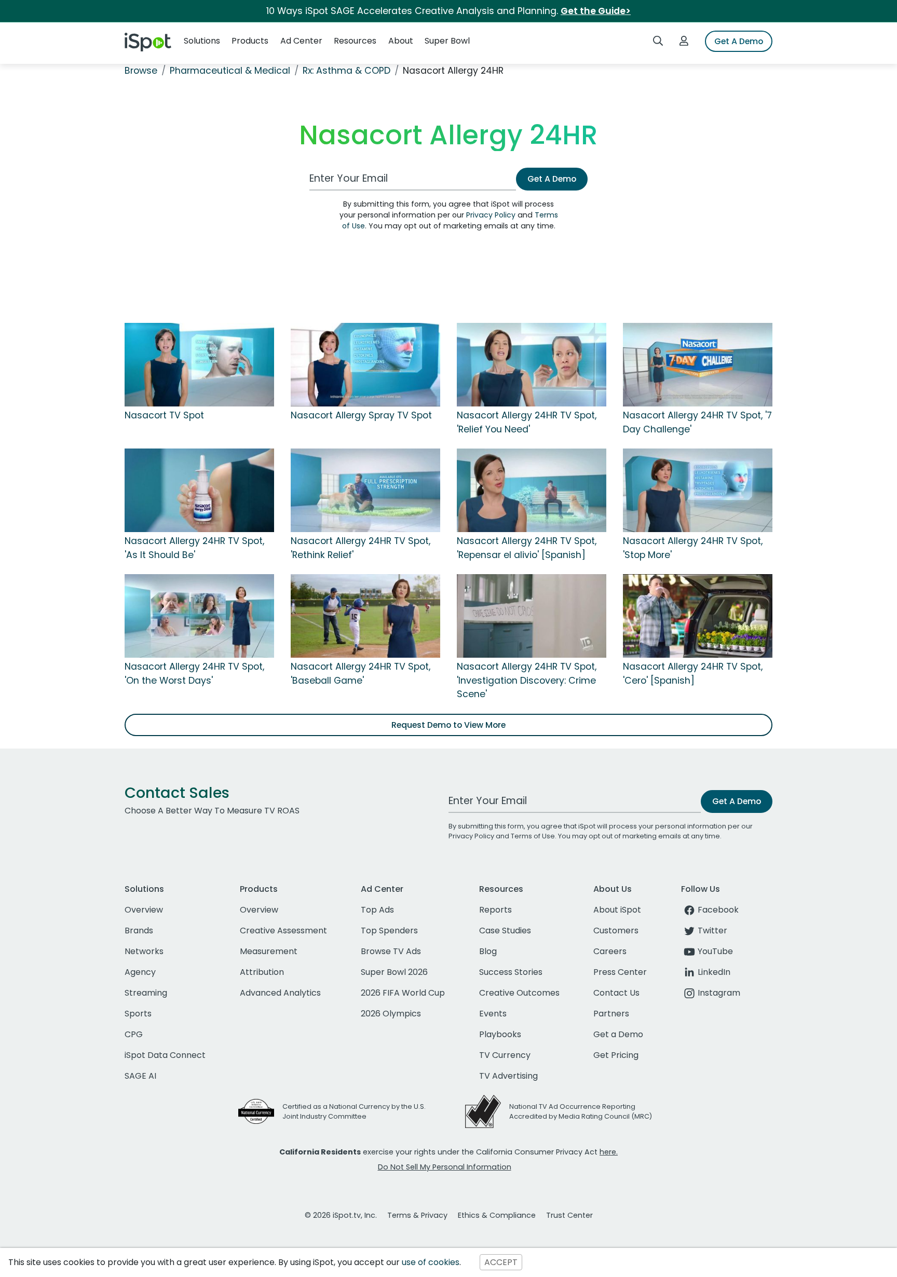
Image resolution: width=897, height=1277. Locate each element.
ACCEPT (501, 1262)
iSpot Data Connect (165, 1055)
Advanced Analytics (280, 993)
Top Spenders (389, 930)
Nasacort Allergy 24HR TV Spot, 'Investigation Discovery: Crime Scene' (526, 680)
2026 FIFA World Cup (403, 993)
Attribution (262, 972)
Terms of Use (533, 836)
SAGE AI (140, 1076)
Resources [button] (355, 41)
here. (609, 1152)
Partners (611, 1014)
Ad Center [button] (301, 41)
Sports (138, 1014)
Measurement (268, 951)
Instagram (719, 993)
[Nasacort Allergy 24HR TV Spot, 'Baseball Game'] (365, 615)
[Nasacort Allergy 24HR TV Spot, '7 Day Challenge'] (697, 364)
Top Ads (377, 910)
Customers (615, 930)
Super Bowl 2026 (394, 972)
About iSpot (617, 910)
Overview (144, 910)
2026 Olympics (391, 1014)
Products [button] (250, 41)
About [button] (400, 41)
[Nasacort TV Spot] (199, 364)
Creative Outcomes (519, 993)
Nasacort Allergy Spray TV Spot (361, 415)
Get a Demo (618, 1034)
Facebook (718, 910)
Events (493, 1014)
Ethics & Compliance (497, 1215)
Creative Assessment (283, 930)
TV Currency (505, 1055)
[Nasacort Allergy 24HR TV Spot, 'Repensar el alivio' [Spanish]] (531, 490)
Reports (495, 910)
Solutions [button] (202, 41)
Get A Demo (738, 41)
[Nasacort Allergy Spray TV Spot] (365, 364)
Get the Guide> (596, 11)
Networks (144, 951)
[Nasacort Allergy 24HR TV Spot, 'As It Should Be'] (199, 490)
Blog (488, 951)
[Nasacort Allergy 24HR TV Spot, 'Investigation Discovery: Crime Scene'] (531, 615)
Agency (140, 972)
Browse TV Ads (391, 951)
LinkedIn (714, 972)
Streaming (146, 993)
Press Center (620, 972)
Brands (139, 930)
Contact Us (616, 993)
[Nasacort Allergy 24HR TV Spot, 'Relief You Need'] (531, 364)
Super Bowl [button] (447, 41)
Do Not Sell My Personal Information (444, 1167)
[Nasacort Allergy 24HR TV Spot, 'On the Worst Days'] (199, 615)
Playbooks (500, 1034)
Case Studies (505, 930)
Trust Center (569, 1215)
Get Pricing (615, 1055)
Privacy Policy (490, 215)
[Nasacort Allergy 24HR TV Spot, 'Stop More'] (697, 490)
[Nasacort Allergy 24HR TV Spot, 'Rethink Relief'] (365, 490)
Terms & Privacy (417, 1215)
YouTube (715, 951)
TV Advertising (508, 1076)
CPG (134, 1034)
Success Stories (510, 972)
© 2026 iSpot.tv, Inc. (341, 1215)
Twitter (712, 930)
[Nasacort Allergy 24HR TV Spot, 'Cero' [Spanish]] (697, 615)
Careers (610, 951)
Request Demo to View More (448, 725)
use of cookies (430, 1262)
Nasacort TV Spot (164, 415)
